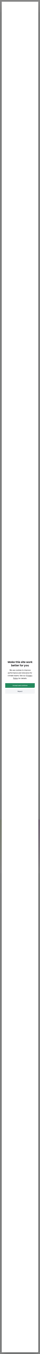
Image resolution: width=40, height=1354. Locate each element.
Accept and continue (20, 685)
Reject (20, 691)
